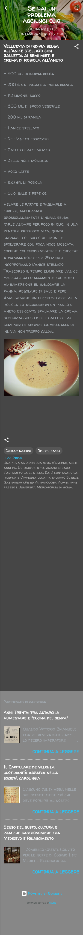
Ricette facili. (49, 450)
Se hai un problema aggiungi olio (41, 14)
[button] (76, 47)
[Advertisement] (41, 642)
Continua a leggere (56, 751)
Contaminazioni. (18, 450)
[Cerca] (76, 9)
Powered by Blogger (44, 893)
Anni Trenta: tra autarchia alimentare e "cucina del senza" (36, 715)
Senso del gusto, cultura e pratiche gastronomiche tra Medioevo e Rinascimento (32, 832)
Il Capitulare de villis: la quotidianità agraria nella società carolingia (31, 772)
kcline (52, 902)
